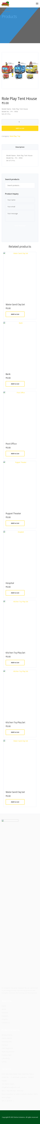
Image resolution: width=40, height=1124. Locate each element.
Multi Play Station (8, 1052)
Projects (5, 1019)
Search (32, 185)
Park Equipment (7, 1048)
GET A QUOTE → (8, 1101)
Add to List (20, 128)
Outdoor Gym (7, 1055)
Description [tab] (20, 147)
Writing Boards (7, 1035)
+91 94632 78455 (8, 1084)
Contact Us (6, 1023)
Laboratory (6, 1058)
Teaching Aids (7, 1042)
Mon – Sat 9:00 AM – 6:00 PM (12, 1091)
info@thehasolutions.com (11, 1087)
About (4, 1009)
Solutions (5, 1016)
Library (4, 1062)
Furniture (5, 1045)
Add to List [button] (15, 314)
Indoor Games (7, 1038)
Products (5, 1013)
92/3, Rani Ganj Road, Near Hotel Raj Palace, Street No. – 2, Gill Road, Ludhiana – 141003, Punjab (18, 1077)
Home (4, 1006)
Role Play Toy (15, 136)
